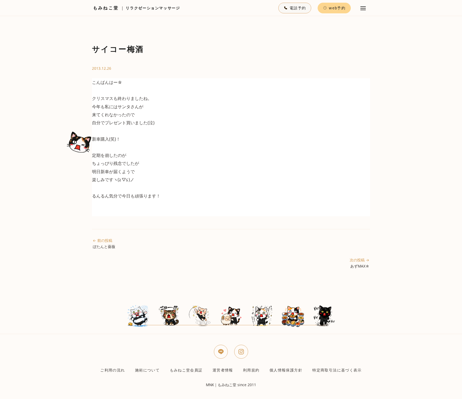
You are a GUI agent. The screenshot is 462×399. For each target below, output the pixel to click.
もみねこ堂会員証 (186, 370)
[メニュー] (363, 8)
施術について (147, 370)
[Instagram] (241, 352)
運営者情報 (223, 370)
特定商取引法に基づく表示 (336, 370)
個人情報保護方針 (286, 370)
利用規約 (251, 370)
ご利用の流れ (112, 370)
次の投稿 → (359, 263)
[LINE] (221, 352)
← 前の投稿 (104, 243)
